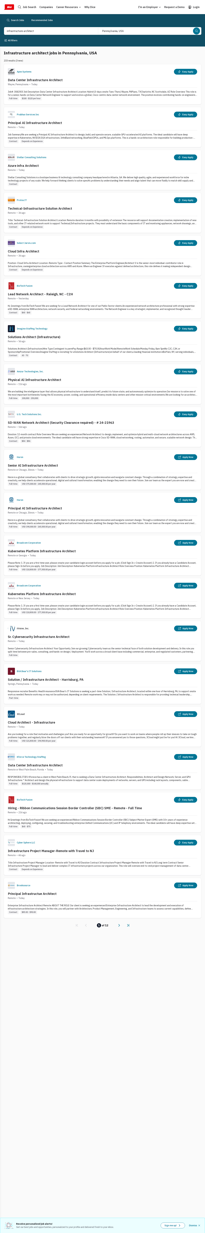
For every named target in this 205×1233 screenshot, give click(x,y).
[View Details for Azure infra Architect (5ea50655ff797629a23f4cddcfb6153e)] (102, 170)
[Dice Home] (9, 7)
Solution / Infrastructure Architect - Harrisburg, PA (45, 679)
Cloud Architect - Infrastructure (31, 722)
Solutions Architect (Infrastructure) (34, 337)
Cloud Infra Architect (23, 251)
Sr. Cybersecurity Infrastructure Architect (39, 637)
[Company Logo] (11, 71)
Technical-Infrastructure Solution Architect (40, 208)
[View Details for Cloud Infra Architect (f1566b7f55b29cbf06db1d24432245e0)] (102, 256)
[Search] (196, 30)
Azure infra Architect (23, 165)
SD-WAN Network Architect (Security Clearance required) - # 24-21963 (61, 422)
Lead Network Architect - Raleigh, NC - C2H (40, 294)
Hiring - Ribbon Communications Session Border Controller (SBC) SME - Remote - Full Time (75, 808)
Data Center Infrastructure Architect (35, 80)
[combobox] (47, 31)
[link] (77, 925)
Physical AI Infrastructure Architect (34, 380)
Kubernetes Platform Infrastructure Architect (42, 551)
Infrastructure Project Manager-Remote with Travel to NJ (51, 851)
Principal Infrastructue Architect (32, 894)
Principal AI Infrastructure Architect (35, 123)
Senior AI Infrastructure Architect (33, 465)
